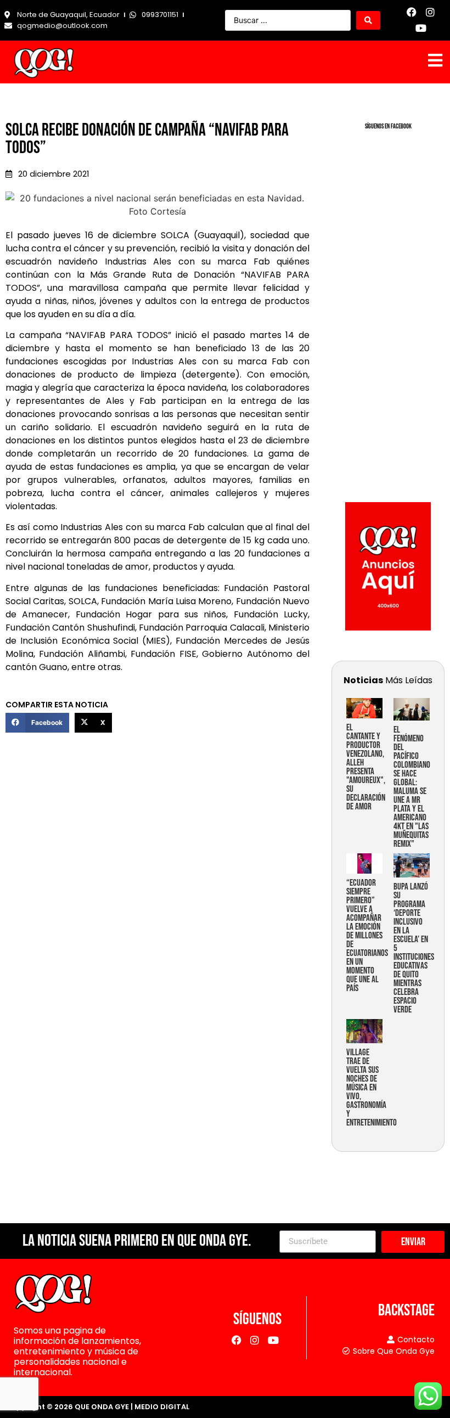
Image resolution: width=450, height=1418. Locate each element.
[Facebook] (412, 12)
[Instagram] (430, 12)
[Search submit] (368, 20)
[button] (37, 723)
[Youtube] (421, 28)
